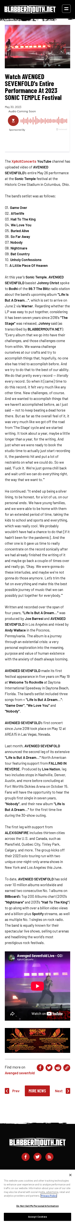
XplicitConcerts (24, 161)
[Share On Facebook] (40, 1067)
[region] (37, 1197)
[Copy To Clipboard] (66, 1067)
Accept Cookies (37, 1216)
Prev (16, 1091)
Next (59, 1091)
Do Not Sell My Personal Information (37, 1205)
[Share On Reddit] (57, 1067)
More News (37, 1090)
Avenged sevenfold (20, 1073)
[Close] (70, 1175)
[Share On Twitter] (49, 1067)
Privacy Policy (49, 1195)
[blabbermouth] (30, 12)
